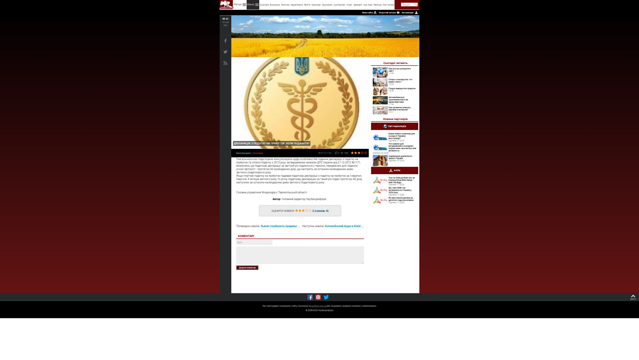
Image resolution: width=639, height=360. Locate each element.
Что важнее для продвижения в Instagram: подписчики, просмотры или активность (402, 147)
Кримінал (316, 4)
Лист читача (388, 4)
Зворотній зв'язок (387, 12)
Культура (264, 4)
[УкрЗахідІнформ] (226, 5)
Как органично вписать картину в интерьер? (400, 108)
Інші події (367, 4)
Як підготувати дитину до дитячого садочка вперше (401, 198)
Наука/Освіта (297, 4)
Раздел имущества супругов (402, 88)
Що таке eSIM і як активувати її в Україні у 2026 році (400, 190)
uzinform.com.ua (318, 305)
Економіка (275, 4)
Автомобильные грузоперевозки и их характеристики (398, 99)
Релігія (307, 4)
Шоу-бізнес (327, 4)
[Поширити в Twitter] (326, 297)
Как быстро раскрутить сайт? (400, 69)
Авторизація (408, 12)
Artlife (397, 170)
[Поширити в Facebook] (310, 297)
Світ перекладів (397, 126)
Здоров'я (358, 4)
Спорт (349, 4)
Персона (377, 4)
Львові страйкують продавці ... (280, 226)
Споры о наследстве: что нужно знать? (400, 80)
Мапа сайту (367, 12)
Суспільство (339, 4)
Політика (285, 4)
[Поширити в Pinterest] (318, 297)
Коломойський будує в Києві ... (344, 226)
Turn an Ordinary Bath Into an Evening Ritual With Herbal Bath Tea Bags (402, 180)
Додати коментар (247, 267)
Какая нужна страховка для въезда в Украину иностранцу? (402, 136)
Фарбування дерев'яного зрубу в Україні (400, 157)
